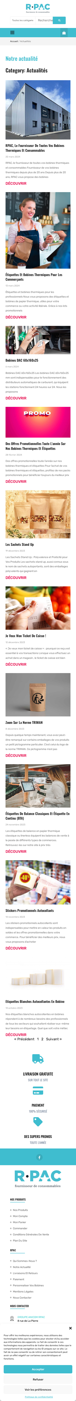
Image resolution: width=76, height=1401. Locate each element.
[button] (70, 1328)
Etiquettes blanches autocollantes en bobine (35, 1001)
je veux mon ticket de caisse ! (26, 635)
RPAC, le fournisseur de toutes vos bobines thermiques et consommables (35, 147)
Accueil (14, 41)
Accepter (38, 1369)
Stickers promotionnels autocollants (30, 910)
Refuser (38, 1379)
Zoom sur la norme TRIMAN (24, 722)
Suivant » (54, 1039)
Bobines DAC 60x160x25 (22, 360)
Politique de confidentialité (39, 1397)
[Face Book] (39, 1157)
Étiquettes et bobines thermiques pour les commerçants (34, 277)
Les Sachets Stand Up (20, 544)
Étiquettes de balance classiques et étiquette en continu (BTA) (38, 816)
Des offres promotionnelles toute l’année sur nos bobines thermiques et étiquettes (36, 446)
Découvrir (16, 183)
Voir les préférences (38, 1389)
